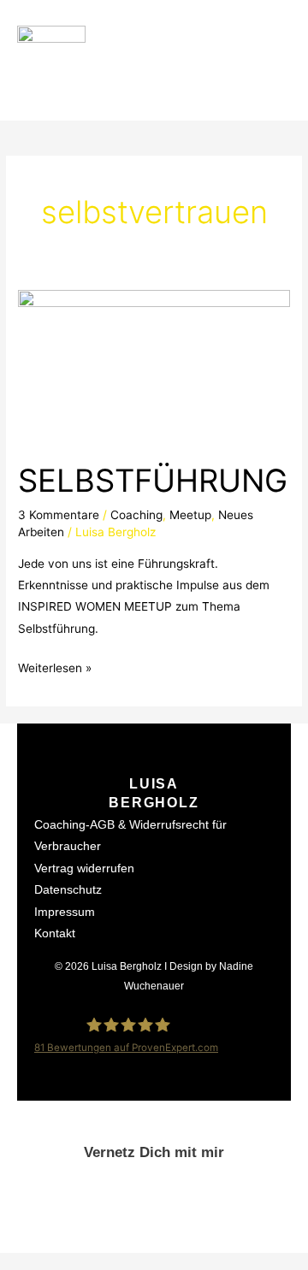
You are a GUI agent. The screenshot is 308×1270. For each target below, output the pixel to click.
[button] (274, 60)
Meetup (190, 515)
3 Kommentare (58, 515)
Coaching (136, 515)
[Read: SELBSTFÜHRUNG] (154, 365)
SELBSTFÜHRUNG (152, 480)
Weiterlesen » (55, 666)
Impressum (64, 912)
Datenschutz (68, 889)
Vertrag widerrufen (84, 868)
